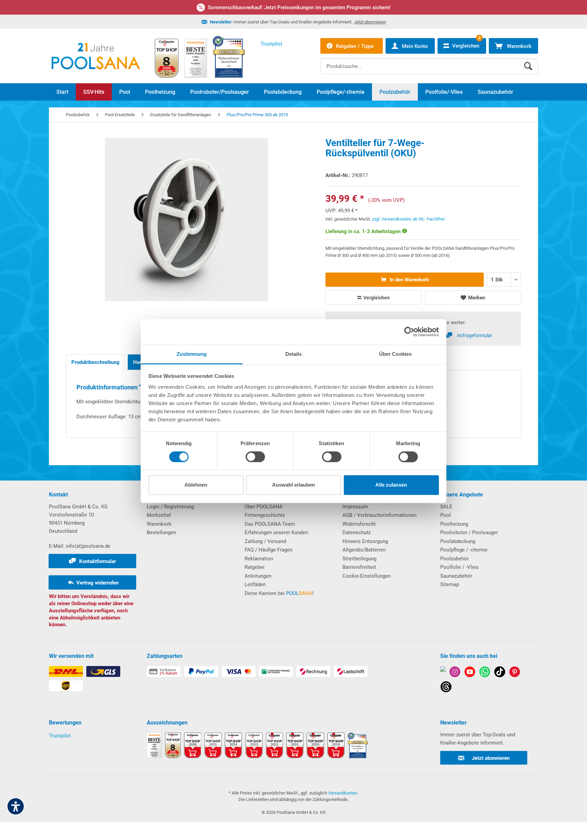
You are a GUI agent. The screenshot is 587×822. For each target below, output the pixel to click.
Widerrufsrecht (359, 524)
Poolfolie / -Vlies (459, 567)
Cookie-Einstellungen (366, 576)
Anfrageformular (474, 335)
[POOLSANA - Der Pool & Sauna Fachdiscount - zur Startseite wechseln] (96, 56)
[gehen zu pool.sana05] (455, 673)
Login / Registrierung (170, 507)
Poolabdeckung (457, 541)
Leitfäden (255, 584)
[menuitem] (429, 61)
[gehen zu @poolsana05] (499, 673)
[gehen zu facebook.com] (443, 673)
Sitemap (449, 584)
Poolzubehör (454, 559)
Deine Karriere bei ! (279, 593)
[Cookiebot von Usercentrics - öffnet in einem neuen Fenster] (409, 332)
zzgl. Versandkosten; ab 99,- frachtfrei (408, 219)
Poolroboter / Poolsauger (469, 532)
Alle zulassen (391, 485)
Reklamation (259, 559)
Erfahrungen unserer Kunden (276, 532)
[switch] (255, 456)
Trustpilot (60, 736)
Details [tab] (293, 354)
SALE (446, 507)
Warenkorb (159, 524)
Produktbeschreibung (95, 362)
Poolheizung (454, 524)
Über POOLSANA (264, 507)
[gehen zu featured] (470, 673)
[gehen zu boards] (514, 673)
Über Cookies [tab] (395, 354)
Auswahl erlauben (293, 485)
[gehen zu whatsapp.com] (485, 673)
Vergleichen (376, 297)
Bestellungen (161, 532)
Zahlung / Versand (265, 541)
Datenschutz (356, 532)
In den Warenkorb (408, 280)
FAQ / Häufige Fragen (268, 550)
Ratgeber (255, 567)
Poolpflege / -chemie (463, 550)
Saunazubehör (456, 576)
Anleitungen (258, 576)
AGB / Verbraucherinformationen (379, 515)
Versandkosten (342, 792)
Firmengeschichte (265, 515)
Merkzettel (159, 515)
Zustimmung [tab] (192, 354)
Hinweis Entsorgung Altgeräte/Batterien (365, 545)
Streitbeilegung (359, 559)
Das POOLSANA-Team (270, 524)
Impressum (355, 507)
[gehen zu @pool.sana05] (446, 688)
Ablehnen (195, 485)
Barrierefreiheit (359, 567)
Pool (445, 515)
